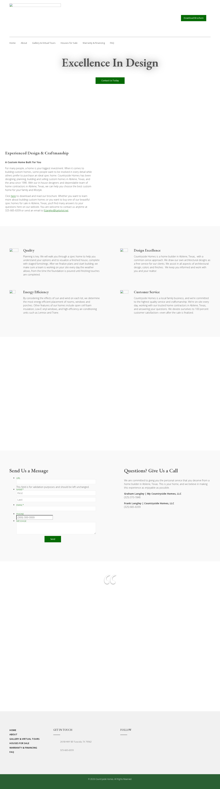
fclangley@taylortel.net (56, 210)
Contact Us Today (110, 80)
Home (12, 42)
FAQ (112, 42)
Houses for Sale (69, 42)
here (13, 196)
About (24, 42)
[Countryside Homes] (35, 18)
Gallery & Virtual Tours (44, 42)
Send (52, 539)
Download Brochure (194, 18)
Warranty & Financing (94, 42)
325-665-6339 (67, 750)
